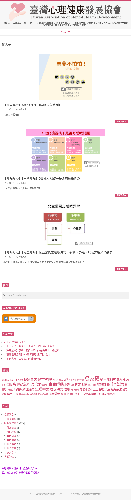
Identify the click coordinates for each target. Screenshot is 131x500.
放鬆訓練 (103, 384)
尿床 (72, 385)
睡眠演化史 (104, 389)
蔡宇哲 (45, 394)
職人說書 (11, 448)
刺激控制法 (58, 379)
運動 (72, 394)
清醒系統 (20, 389)
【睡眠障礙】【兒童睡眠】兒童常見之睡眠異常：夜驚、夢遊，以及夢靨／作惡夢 (57, 252)
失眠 (9, 384)
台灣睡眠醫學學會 (76, 380)
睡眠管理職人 (11, 423)
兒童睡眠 (45, 379)
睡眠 (67, 389)
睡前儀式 (56, 389)
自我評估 (9, 456)
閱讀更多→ (121, 121)
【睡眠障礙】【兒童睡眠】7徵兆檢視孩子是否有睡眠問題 (41, 178)
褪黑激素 (54, 394)
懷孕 (90, 385)
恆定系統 (81, 384)
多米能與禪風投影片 (114, 379)
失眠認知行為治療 (27, 384)
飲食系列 (111, 394)
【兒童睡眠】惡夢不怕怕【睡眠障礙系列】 (32, 105)
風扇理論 (101, 394)
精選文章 (9, 452)
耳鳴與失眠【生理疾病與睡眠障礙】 (23, 358)
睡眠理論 (11, 431)
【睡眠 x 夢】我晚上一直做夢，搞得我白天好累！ (30, 346)
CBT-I (13, 379)
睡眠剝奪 (75, 389)
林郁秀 (10, 389)
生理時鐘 (42, 389)
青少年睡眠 (89, 394)
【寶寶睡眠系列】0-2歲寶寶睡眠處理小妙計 (27, 354)
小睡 (67, 385)
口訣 (65, 379)
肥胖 (40, 394)
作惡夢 (20, 380)
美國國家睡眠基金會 (28, 394)
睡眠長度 (116, 389)
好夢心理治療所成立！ (16, 342)
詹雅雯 (65, 394)
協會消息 (11, 418)
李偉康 (117, 384)
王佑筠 (30, 389)
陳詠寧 (78, 394)
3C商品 (5, 379)
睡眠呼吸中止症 (89, 389)
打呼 (94, 385)
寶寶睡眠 (56, 384)
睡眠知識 (11, 435)
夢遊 (3, 385)
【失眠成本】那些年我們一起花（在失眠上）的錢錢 (31, 350)
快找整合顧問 (86, 493)
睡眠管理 (22, 109)
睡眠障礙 (12, 394)
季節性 (45, 385)
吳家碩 (92, 378)
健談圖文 (30, 379)
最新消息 (9, 414)
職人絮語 (11, 444)
